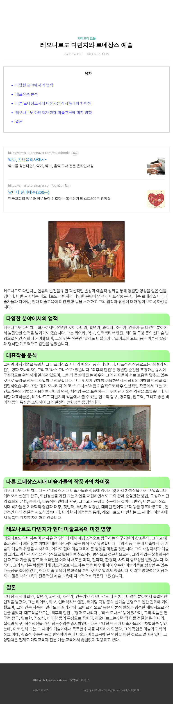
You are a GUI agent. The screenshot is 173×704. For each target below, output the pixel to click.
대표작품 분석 (26, 94)
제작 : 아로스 (41, 690)
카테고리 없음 (86, 38)
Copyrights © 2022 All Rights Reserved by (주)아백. (111, 690)
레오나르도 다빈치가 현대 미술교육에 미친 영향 (53, 113)
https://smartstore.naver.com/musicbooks (39, 153)
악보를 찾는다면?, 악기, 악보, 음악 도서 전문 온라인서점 (51, 166)
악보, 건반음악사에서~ (27, 160)
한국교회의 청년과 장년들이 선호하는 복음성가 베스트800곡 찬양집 (59, 199)
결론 (19, 122)
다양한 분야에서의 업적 (34, 85)
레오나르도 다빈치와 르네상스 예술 (86, 45)
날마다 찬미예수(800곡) (28, 192)
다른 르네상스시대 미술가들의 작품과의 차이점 (53, 103)
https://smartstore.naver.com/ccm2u (35, 186)
